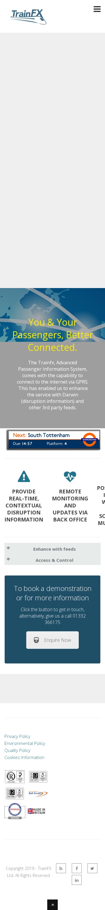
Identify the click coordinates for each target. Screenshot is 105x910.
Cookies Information (24, 757)
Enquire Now (57, 640)
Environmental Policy (24, 743)
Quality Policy (17, 750)
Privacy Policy (17, 736)
